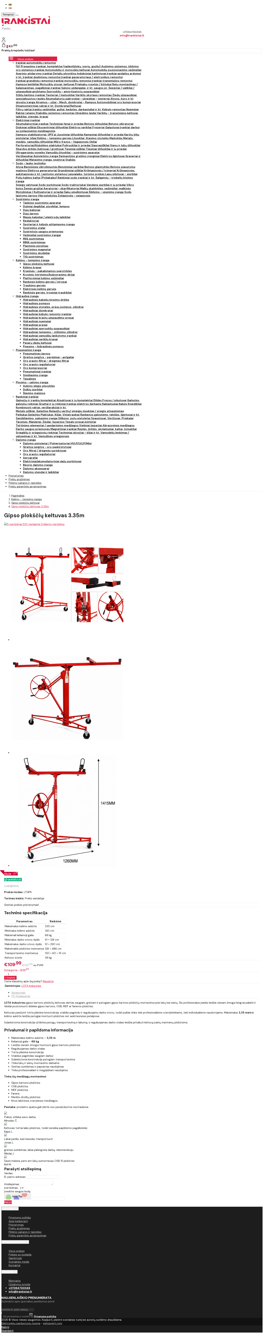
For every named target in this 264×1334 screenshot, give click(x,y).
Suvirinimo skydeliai (36, 253)
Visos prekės (17, 1251)
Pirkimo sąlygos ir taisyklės (25, 1232)
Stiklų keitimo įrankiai (31, 95)
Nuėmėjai (132, 109)
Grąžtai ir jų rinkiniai (52, 404)
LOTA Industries (31, 986)
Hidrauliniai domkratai (38, 310)
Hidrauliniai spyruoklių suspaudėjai (46, 328)
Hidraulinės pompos (36, 303)
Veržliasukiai (24, 156)
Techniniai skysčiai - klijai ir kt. (80, 432)
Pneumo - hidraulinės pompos (43, 346)
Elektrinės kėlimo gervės (39, 289)
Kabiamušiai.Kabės (115, 404)
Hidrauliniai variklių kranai (40, 339)
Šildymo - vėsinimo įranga (106, 192)
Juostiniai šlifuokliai (70, 134)
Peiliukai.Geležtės (28, 415)
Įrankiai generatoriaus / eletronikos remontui (92, 77)
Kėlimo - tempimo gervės (54, 138)
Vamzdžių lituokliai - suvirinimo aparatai (72, 152)
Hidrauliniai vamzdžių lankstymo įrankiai (50, 336)
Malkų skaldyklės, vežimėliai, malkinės (105, 188)
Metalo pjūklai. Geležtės (32, 411)
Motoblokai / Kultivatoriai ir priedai (40, 192)
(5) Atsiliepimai (20, 996)
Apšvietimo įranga (46, 156)
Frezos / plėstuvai (114, 400)
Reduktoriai (31, 221)
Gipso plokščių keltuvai (38, 264)
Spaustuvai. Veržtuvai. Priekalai (112, 418)
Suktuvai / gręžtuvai (50, 149)
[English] (10, 8)
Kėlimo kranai (32, 267)
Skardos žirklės (26, 149)
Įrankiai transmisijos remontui (112, 81)
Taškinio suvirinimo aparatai (42, 203)
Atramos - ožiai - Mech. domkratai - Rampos (66, 102)
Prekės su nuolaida (20, 1254)
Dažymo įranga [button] (26, 440)
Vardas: (8, 1173)
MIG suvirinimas (33, 239)
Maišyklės (116, 138)
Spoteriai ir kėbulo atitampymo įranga (49, 224)
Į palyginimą (11, 886)
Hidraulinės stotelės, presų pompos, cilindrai (53, 307)
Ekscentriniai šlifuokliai (53, 127)
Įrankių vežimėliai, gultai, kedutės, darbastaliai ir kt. (67, 109)
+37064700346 (19, 1288)
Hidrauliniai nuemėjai (37, 321)
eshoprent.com (52, 1323)
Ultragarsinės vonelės (31, 152)
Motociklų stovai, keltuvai (57, 84)
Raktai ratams (26, 113)
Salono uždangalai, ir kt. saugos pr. (84, 88)
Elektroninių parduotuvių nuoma (20, 1323)
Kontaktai (14, 1265)
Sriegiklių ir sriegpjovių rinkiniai (37, 432)
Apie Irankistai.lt (18, 1221)
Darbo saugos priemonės (33, 429)
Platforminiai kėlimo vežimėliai (43, 278)
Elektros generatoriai (43, 170)
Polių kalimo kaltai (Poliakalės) (37, 178)
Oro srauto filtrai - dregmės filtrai (46, 361)
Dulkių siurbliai (33, 389)
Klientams (8, 1271)
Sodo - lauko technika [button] (31, 163)
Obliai (93, 142)
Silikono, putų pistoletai (74, 418)
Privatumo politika (20, 1217)
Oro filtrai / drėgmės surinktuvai (44, 450)
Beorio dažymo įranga (38, 465)
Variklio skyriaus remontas (93, 95)
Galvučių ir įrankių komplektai (36, 400)
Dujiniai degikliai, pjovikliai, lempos (46, 206)
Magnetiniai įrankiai (63, 429)
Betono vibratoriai (120, 124)
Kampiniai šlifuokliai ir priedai (104, 134)
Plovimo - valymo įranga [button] (32, 382)
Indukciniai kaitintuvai (92, 73)
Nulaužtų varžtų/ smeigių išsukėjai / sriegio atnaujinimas (86, 411)
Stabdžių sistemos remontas (55, 113)
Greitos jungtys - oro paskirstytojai (47, 447)
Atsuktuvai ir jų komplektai (75, 400)
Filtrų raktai (24, 109)
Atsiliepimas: (12, 1184)
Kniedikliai (135, 404)
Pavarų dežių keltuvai (37, 343)
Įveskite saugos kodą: (17, 1191)
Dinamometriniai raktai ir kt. (35, 106)
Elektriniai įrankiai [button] (28, 120)
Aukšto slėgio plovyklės (39, 386)
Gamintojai (15, 1258)
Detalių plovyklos (65, 73)
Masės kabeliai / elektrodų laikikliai (46, 217)
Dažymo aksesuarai (36, 468)
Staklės (70, 160)
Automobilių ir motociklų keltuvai (68, 70)
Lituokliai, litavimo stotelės (90, 138)
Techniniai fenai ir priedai (66, 124)
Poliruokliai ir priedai (76, 145)
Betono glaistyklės (97, 167)
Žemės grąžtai (33, 188)
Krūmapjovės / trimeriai (100, 170)
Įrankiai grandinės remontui (35, 81)
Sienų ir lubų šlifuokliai (125, 145)
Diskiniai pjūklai (26, 127)
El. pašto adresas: (15, 1177)
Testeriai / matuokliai (60, 95)
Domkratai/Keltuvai (68, 106)
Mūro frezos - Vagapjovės (71, 142)
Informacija (8, 1208)
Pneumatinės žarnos (36, 353)
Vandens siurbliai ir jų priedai (106, 185)
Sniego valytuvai (27, 185)
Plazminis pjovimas (35, 246)
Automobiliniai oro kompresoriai (119, 102)
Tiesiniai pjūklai (75, 149)
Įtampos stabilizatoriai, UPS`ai (36, 134)
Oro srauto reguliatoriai (39, 364)
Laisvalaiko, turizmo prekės (86, 174)
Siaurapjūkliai (100, 145)
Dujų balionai (31, 210)
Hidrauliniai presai (35, 325)
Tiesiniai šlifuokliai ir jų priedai (106, 149)
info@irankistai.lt (20, 1291)
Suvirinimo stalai (34, 228)
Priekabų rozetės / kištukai (93, 84)
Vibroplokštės (48, 195)
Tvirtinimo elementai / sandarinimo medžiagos (47, 425)
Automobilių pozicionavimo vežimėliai (116, 70)
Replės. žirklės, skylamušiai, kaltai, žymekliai (107, 429)
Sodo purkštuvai (50, 185)
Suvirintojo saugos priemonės (43, 231)
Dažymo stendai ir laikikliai (41, 472)
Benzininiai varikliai (71, 167)
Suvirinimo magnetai (37, 249)
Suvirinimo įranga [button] (27, 199)
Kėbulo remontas (114, 109)
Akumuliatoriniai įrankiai (32, 124)
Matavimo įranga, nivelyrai (47, 160)
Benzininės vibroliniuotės (41, 167)
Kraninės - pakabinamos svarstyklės (47, 271)
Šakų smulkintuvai (76, 192)
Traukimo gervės (34, 285)
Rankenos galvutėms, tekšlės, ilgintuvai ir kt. (110, 415)
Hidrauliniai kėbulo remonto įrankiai (47, 314)
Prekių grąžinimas (19, 1228)
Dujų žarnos (31, 213)
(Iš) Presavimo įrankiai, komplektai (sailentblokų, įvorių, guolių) (58, 66)
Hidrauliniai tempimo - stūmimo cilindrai (50, 332)
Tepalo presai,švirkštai (80, 422)
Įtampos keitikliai (28, 84)
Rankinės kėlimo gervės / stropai (45, 282)
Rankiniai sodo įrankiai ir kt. (77, 178)
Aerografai (30, 458)
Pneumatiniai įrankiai (37, 371)
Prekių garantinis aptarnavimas (27, 486)
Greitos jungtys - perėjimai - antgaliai (48, 357)
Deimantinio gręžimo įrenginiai (79, 156)
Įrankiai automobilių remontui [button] (36, 63)
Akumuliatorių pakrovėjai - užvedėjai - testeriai (78, 99)
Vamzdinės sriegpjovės (53, 436)
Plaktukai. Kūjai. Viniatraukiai (60, 415)
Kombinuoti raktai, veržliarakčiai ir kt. (41, 407)
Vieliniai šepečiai (91, 425)
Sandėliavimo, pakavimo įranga (37, 418)
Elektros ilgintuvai (112, 156)
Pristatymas (16, 1225)
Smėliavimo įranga (35, 375)
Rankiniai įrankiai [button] (27, 397)
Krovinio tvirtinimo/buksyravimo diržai (49, 274)
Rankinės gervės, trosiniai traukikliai (47, 292)
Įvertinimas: (11, 1188)
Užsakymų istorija (19, 1284)
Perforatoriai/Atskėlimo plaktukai (39, 145)
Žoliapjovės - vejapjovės (74, 195)
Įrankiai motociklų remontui (73, 81)
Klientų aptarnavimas (14, 1242)
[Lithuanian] (10, 4)
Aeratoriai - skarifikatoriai (61, 188)
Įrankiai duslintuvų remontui (42, 77)
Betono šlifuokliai (96, 124)
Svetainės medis (19, 1262)
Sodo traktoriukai (74, 185)
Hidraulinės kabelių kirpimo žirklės (46, 300)
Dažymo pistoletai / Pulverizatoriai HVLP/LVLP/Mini (57, 443)
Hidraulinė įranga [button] (27, 296)
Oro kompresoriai (35, 368)
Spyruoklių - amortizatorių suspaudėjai (73, 91)
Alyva (20, 167)
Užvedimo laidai (86, 113)
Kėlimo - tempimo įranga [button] (32, 260)
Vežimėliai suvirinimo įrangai (42, 235)
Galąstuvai (112, 127)
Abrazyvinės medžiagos (119, 425)
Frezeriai (98, 127)
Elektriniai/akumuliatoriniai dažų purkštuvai (52, 461)
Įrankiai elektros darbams (84, 404)
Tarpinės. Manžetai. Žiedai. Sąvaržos (40, 422)
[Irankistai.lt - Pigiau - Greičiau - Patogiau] (26, 25)
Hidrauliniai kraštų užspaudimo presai (48, 318)
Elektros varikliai (80, 127)
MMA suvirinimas (34, 242)
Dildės (97, 400)
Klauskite (48, 981)
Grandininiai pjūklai (71, 170)
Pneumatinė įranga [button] (28, 350)
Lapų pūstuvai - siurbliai (121, 174)
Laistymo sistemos (54, 174)
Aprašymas (18, 992)
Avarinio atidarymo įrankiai (34, 73)
